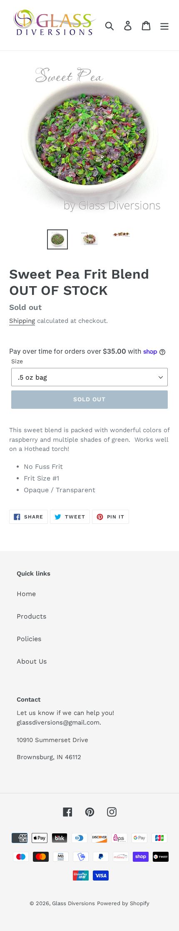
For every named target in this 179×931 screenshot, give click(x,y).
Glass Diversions (73, 903)
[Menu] (164, 25)
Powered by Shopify (123, 903)
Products (31, 616)
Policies (29, 639)
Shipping (22, 321)
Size (17, 361)
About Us (32, 661)
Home (26, 594)
